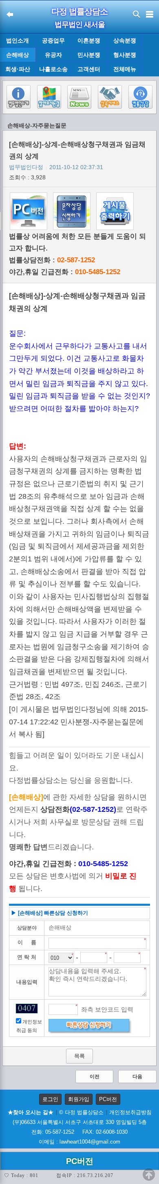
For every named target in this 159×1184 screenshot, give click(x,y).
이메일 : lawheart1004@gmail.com (79, 1142)
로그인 (50, 1099)
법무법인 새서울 (80, 24)
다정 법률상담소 (79, 11)
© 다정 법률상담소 (81, 1112)
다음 (137, 1076)
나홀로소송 (53, 69)
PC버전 (108, 1099)
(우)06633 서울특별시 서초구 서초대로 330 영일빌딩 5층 (80, 1122)
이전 (94, 1076)
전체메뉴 (124, 69)
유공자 (53, 54)
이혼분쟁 (88, 40)
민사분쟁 (88, 54)
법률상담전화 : (52, 260)
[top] (149, 1174)
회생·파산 (17, 69)
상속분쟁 (124, 40)
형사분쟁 (124, 54)
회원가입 (78, 1099)
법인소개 (17, 40)
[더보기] (150, 55)
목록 (79, 1056)
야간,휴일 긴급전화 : (64, 272)
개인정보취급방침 (130, 1112)
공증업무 (53, 40)
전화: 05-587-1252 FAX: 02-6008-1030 (79, 1132)
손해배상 (17, 54)
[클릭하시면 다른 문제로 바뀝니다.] (26, 1008)
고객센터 (88, 69)
